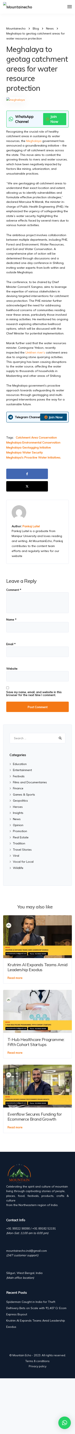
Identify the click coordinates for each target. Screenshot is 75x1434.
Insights (18, 813)
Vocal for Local (23, 862)
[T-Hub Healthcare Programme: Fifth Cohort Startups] (37, 1011)
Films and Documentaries (30, 782)
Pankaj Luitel (31, 526)
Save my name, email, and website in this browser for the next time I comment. (34, 693)
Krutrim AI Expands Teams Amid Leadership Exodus (38, 967)
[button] (64, 1423)
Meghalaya (34, 141)
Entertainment (22, 770)
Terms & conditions (37, 1361)
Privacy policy (37, 1366)
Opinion (18, 825)
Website (12, 668)
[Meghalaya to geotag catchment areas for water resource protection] (15, 101)
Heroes (18, 807)
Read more (15, 978)
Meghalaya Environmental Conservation (33, 442)
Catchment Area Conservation (36, 437)
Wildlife (18, 868)
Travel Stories (22, 849)
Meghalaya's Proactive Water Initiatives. (33, 457)
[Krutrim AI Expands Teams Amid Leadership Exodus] (37, 936)
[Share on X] (27, 486)
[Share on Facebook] (27, 474)
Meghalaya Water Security (24, 452)
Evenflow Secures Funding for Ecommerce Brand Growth (35, 1116)
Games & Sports (24, 794)
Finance (18, 788)
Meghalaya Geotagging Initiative (28, 447)
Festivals (19, 776)
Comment (13, 589)
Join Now (54, 119)
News (17, 819)
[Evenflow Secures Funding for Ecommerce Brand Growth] (37, 1086)
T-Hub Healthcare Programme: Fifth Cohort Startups (36, 1042)
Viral (16, 855)
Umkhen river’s (35, 352)
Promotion (20, 831)
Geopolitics (20, 800)
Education (20, 764)
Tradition (19, 843)
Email (11, 644)
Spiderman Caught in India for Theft (30, 1302)
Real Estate (21, 837)
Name (11, 619)
